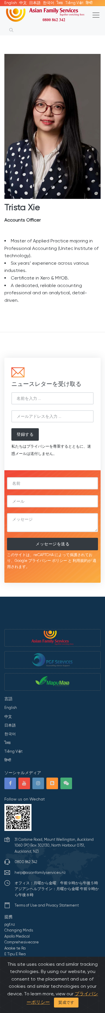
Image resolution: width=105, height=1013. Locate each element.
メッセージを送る (52, 544)
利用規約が (82, 560)
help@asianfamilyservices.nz (40, 872)
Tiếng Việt (74, 3)
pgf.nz (9, 924)
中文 (23, 3)
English (10, 3)
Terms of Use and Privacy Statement (47, 905)
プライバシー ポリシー (47, 560)
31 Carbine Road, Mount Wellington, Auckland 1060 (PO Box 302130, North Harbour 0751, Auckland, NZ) (54, 845)
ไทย (60, 3)
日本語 (35, 3)
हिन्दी (89, 3)
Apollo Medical (17, 936)
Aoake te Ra (15, 948)
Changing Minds (18, 930)
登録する (25, 434)
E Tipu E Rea (15, 954)
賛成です (66, 1002)
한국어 (48, 3)
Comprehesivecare (21, 942)
